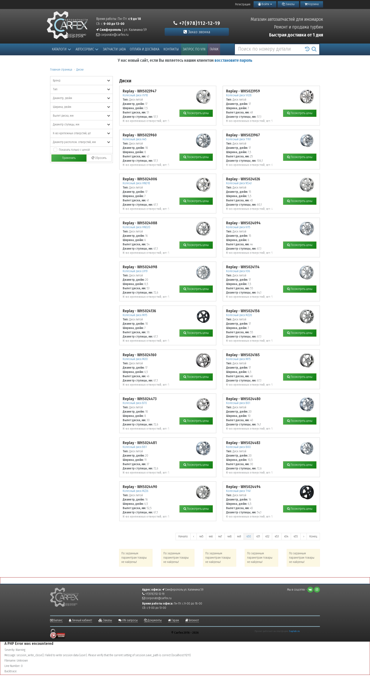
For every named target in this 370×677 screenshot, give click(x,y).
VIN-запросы (129, 620)
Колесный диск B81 (238, 403)
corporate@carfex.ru (114, 35)
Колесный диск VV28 (239, 95)
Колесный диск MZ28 (239, 315)
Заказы (290, 4)
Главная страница (61, 69)
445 (201, 536)
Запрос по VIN (194, 49)
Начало (183, 536)
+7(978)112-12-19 (199, 23)
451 (258, 536)
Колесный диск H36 (238, 271)
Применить (69, 158)
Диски (80, 69)
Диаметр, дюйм (62, 98)
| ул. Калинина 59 (123, 30)
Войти (265, 4)
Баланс (58, 620)
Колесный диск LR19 (135, 271)
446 (211, 536)
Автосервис (85, 49)
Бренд (56, 80)
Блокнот (193, 620)
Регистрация (242, 4)
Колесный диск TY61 (238, 139)
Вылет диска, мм (63, 116)
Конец (313, 536)
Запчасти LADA (114, 49)
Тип (55, 89)
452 (267, 536)
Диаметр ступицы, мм (66, 124)
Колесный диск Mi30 (135, 359)
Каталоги (59, 49)
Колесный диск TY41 (238, 491)
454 (286, 536)
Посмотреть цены (197, 113)
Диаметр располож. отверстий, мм (74, 142)
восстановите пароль (233, 60)
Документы (154, 620)
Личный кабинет (81, 620)
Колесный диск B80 (238, 447)
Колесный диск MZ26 (135, 491)
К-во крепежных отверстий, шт (72, 133)
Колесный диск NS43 (239, 183)
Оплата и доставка (144, 49)
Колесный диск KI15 (238, 227)
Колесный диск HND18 (136, 183)
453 (277, 536)
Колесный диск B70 (135, 403)
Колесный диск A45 (134, 139)
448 (229, 536)
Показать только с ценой (74, 150)
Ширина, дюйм (62, 107)
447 (220, 536)
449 (239, 536)
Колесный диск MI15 (135, 315)
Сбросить (100, 158)
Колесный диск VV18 (135, 95)
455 (296, 536)
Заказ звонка (198, 31)
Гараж (214, 49)
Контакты (171, 49)
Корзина (313, 4)
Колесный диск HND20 (136, 227)
